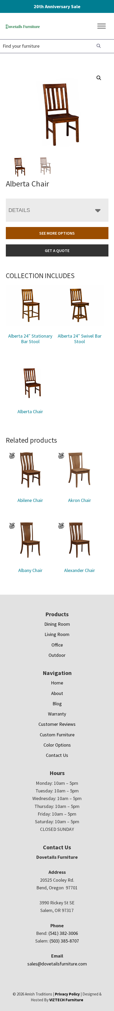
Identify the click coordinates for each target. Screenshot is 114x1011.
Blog (57, 704)
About (57, 693)
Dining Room (57, 624)
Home (57, 683)
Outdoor (57, 655)
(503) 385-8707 (64, 941)
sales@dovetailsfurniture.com (57, 964)
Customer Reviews (57, 724)
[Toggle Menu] (101, 26)
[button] (99, 78)
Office (57, 645)
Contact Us (57, 755)
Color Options (57, 745)
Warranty (57, 714)
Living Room (57, 634)
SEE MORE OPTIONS (57, 233)
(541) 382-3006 (63, 933)
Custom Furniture (57, 735)
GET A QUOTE (57, 250)
